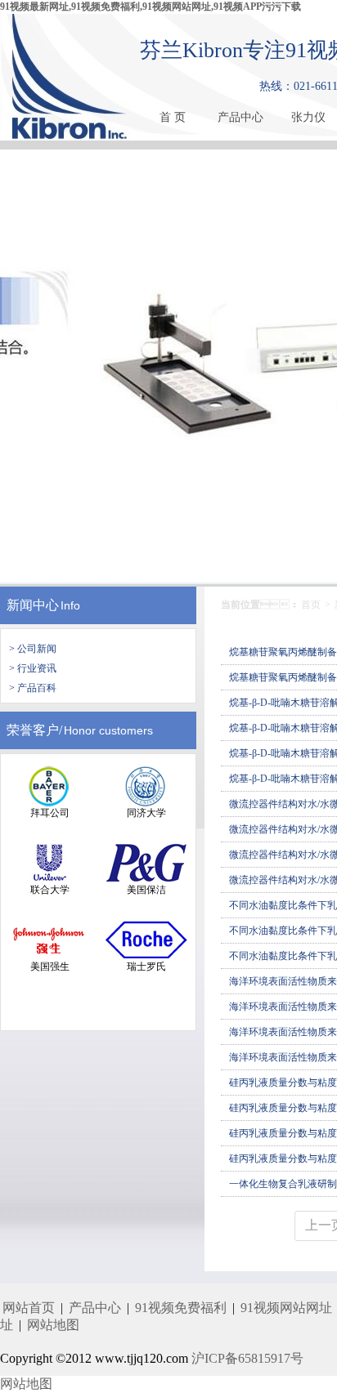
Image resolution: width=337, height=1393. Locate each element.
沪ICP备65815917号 (247, 1358)
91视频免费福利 (181, 1308)
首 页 (173, 117)
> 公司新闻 (32, 648)
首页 (311, 604)
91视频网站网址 (286, 1308)
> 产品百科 (32, 688)
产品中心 (240, 117)
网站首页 (28, 1308)
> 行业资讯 (32, 668)
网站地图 (53, 1325)
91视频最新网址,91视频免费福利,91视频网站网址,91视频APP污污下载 (150, 6)
